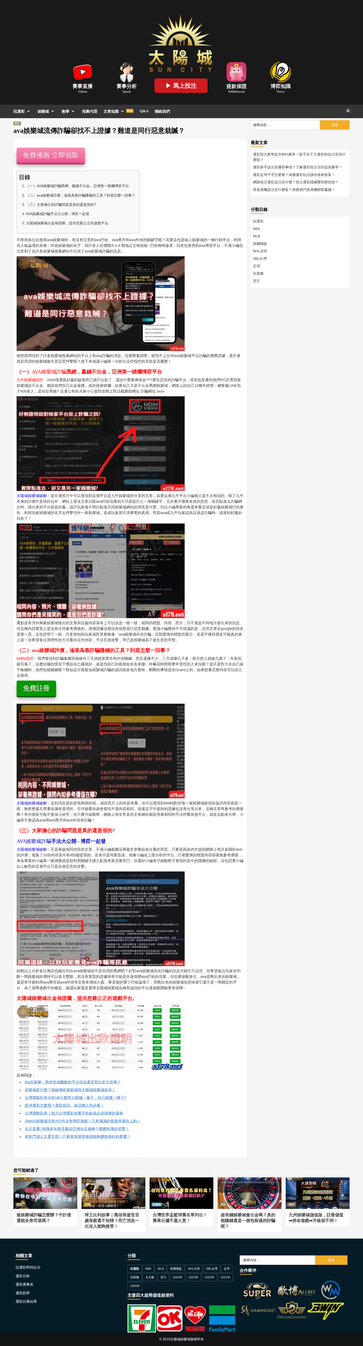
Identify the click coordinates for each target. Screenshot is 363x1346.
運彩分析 (23, 1276)
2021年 (225, 1277)
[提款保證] (236, 72)
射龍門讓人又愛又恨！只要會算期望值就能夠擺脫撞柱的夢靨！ (78, 1136)
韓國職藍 (260, 244)
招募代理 (89, 111)
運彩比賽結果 (26, 1302)
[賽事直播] (82, 72)
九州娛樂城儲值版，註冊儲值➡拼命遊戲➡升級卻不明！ (317, 1182)
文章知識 (118, 111)
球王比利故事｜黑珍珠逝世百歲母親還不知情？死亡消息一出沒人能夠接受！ (113, 1182)
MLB (256, 236)
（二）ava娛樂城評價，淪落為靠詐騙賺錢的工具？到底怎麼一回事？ (80, 195)
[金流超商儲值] (181, 1318)
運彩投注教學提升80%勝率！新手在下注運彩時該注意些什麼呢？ (299, 157)
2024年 (177, 1277)
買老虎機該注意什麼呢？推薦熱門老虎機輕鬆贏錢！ (294, 190)
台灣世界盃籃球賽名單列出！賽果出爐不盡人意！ (181, 1182)
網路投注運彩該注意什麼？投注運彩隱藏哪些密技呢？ (296, 182)
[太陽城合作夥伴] (292, 1301)
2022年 (209, 1277)
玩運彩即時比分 (28, 1267)
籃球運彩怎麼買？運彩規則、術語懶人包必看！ (64, 1105)
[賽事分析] (126, 72)
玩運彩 (19, 111)
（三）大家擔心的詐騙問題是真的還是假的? (61, 205)
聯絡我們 (162, 111)
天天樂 (149, 1277)
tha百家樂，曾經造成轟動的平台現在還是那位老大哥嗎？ (73, 1082)
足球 (256, 266)
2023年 (193, 1277)
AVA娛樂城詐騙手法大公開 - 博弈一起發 (57, 214)
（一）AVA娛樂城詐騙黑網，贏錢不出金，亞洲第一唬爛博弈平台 (77, 186)
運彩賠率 (23, 1293)
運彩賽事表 (24, 1285)
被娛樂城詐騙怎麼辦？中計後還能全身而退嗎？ (45, 1182)
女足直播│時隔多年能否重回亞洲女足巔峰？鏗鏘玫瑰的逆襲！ (77, 1129)
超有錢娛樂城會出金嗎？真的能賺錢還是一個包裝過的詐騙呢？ (249, 1182)
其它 (17, 123)
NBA (256, 229)
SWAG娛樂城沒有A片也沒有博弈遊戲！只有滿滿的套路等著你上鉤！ (83, 1121)
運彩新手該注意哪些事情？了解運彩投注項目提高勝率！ (297, 167)
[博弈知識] (280, 72)
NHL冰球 (260, 251)
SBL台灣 (260, 259)
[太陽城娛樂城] (180, 42)
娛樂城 (43, 111)
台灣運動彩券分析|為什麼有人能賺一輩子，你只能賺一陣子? (75, 1098)
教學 (65, 111)
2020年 (135, 1286)
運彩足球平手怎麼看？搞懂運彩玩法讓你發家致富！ (294, 175)
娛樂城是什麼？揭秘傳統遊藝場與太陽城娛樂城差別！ (70, 1090)
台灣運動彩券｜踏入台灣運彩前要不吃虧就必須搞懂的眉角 (74, 1113)
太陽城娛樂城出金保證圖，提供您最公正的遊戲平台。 (69, 223)
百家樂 (258, 274)
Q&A (144, 111)
